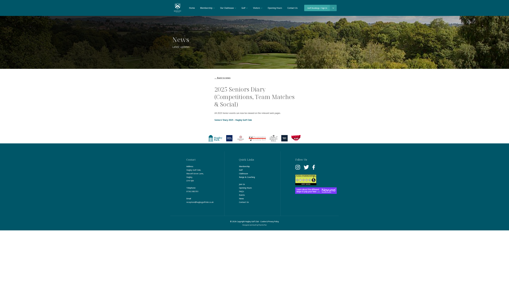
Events (242, 195)
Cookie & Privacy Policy (269, 221)
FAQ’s (241, 191)
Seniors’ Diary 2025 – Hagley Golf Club (233, 120)
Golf (243, 7)
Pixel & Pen (262, 225)
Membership (206, 7)
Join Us (242, 184)
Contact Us (292, 7)
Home (192, 7)
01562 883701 (192, 191)
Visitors (256, 7)
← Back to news (222, 78)
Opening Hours (275, 7)
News (241, 198)
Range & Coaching (247, 177)
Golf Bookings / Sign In (317, 8)
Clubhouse (243, 173)
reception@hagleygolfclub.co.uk (200, 202)
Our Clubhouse (227, 7)
